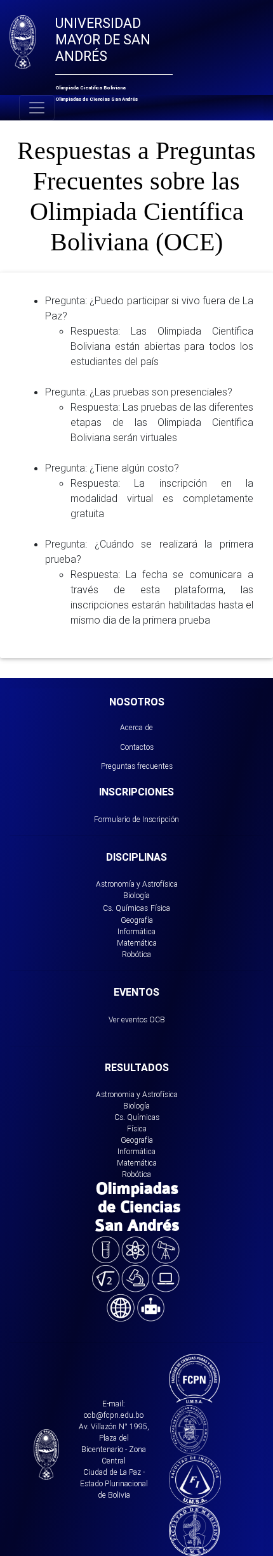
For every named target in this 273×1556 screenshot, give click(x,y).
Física (160, 908)
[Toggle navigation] (37, 107)
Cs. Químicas (125, 908)
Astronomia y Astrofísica (137, 1094)
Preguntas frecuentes (137, 766)
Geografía (137, 920)
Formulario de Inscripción (136, 819)
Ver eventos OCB (137, 1019)
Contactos (137, 747)
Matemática (137, 943)
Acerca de (136, 727)
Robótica (136, 954)
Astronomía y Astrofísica (137, 884)
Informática (136, 931)
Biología (136, 895)
